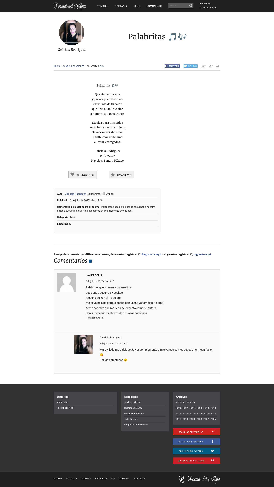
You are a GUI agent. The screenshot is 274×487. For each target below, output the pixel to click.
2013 (206, 413)
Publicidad (139, 479)
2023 (178, 408)
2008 (199, 419)
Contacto (124, 479)
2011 (178, 419)
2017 (178, 413)
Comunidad (154, 6)
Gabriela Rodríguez (73, 66)
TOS (113, 479)
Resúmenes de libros (134, 413)
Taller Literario (131, 419)
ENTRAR (206, 4)
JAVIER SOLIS (94, 275)
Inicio (57, 66)
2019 (206, 408)
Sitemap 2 (71, 479)
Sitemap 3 (86, 479)
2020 (199, 408)
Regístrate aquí (151, 254)
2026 (178, 402)
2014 (199, 413)
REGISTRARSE (209, 8)
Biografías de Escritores (136, 425)
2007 (206, 419)
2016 (185, 413)
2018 (213, 408)
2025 (185, 402)
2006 (213, 419)
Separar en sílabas (133, 408)
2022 (185, 408)
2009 (192, 419)
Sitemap (58, 479)
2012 (213, 413)
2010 (185, 419)
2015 (192, 413)
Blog (137, 6)
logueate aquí (202, 254)
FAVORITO (123, 175)
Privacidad (101, 479)
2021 (192, 408)
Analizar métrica (132, 402)
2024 (192, 402)
